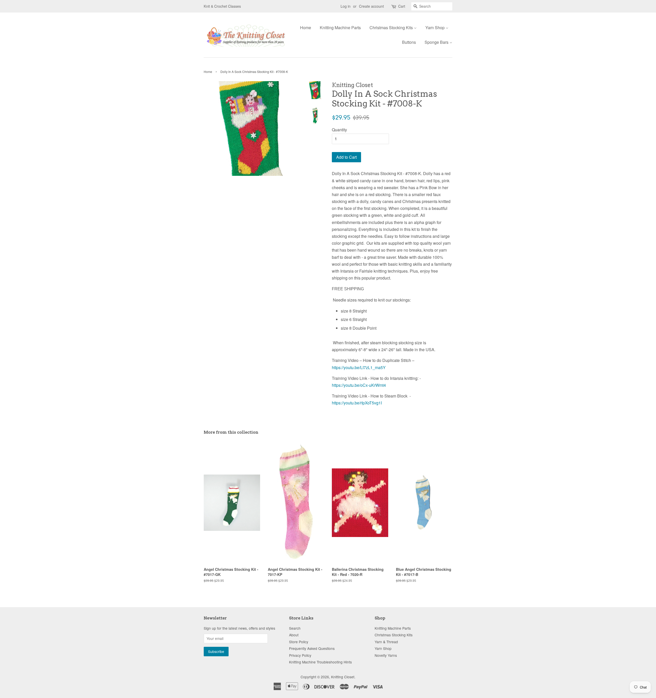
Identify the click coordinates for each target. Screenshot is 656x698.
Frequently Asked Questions (312, 648)
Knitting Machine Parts (340, 27)
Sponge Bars (437, 42)
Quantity (339, 130)
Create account (371, 6)
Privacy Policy (300, 655)
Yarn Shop (435, 27)
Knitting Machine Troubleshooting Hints (320, 661)
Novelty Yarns (386, 655)
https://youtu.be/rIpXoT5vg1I (357, 403)
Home (305, 27)
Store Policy (298, 641)
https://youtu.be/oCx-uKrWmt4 (359, 385)
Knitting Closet (342, 676)
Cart (401, 6)
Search (295, 628)
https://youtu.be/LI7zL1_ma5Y (359, 367)
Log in (346, 6)
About (294, 634)
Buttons (409, 42)
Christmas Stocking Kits (392, 27)
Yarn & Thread (386, 641)
